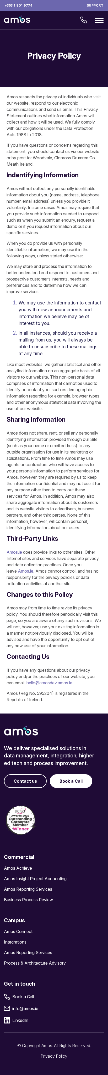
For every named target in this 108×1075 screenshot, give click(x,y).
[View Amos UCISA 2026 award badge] (20, 819)
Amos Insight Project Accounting (35, 878)
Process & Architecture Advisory (35, 963)
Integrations (15, 942)
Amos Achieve (18, 868)
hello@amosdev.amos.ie (49, 682)
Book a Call (71, 781)
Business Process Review (28, 899)
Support (95, 5)
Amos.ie (14, 552)
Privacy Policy (54, 1056)
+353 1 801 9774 (18, 5)
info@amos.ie (25, 1008)
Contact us (25, 781)
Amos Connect (18, 931)
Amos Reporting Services (28, 889)
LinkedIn (20, 1020)
